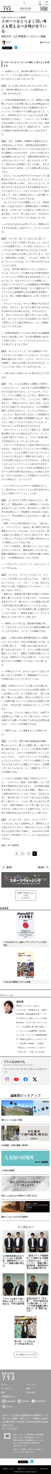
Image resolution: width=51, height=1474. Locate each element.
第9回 (8, 867)
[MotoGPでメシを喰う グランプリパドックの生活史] (25, 925)
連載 (28, 1388)
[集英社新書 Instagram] (7, 1079)
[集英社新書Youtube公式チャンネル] (16, 1079)
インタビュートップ (25, 1354)
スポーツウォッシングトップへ (25, 895)
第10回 (42, 867)
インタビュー (7, 1388)
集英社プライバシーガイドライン (27, 1469)
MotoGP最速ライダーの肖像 (17, 982)
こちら (14, 1428)
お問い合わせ (44, 1469)
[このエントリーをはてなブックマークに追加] (16, 47)
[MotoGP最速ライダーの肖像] (25, 964)
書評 (3, 1392)
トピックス (31, 1384)
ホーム (4, 1384)
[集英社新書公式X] (34, 1079)
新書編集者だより (9, 1396)
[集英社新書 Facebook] (25, 1079)
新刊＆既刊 (31, 1392)
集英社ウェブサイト (9, 1469)
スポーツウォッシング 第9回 (13, 17)
